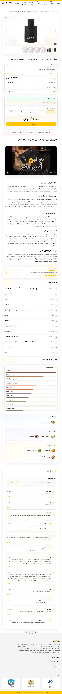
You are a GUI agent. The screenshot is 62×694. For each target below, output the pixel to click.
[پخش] (7, 172)
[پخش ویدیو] (31, 160)
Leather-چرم (7, 336)
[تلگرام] (35, 633)
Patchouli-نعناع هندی (24, 342)
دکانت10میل (12, 310)
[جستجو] (3, 3)
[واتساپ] (29, 633)
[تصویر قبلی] (6, 31)
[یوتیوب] (26, 633)
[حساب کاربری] (6, 3)
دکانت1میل (30, 310)
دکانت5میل (18, 310)
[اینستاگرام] (32, 633)
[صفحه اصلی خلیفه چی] (58, 3)
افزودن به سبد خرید (31, 124)
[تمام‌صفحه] (54, 172)
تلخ (7, 315)
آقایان (5, 299)
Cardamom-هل (7, 331)
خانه (58, 11)
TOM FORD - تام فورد (45, 11)
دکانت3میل (24, 310)
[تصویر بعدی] (55, 31)
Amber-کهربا (33, 342)
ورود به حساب (12, 482)
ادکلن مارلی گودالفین (42, 226)
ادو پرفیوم (6, 304)
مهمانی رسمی (7, 326)
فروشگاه (53, 11)
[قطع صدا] (51, 172)
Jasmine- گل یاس (15, 336)
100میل (6, 310)
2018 (5, 352)
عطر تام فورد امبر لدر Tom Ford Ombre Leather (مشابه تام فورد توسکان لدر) (22, 289)
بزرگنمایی (9, 43)
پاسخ (8, 496)
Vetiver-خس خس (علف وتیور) (11, 342)
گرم (5, 315)
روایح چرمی (7, 320)
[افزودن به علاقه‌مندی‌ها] (5, 17)
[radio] (55, 67)
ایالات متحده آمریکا (8, 347)
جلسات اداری (14, 326)
